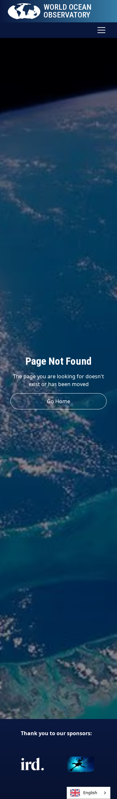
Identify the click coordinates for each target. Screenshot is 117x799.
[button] (100, 30)
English (90, 792)
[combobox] (88, 793)
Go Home (58, 401)
